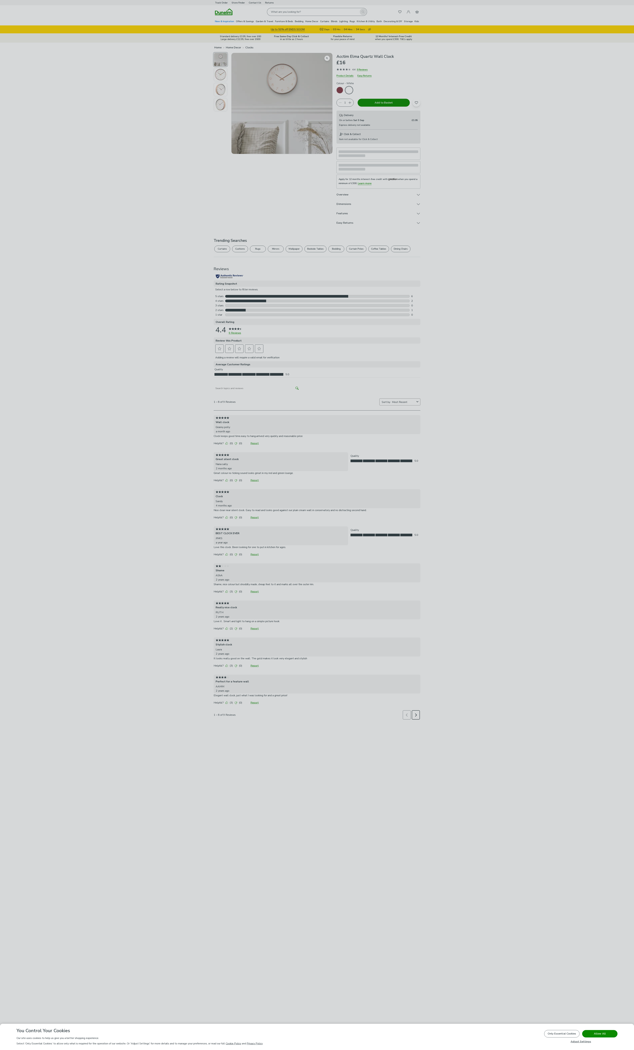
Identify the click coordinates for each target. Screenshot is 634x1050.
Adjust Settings (581, 1041)
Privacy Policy (255, 1043)
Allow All (600, 1033)
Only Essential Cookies (562, 1033)
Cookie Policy (233, 1043)
